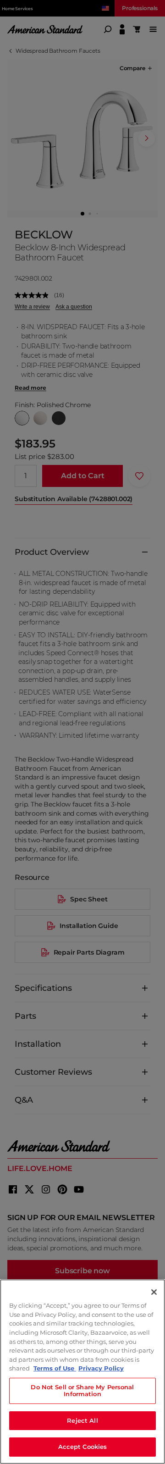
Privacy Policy (101, 1368)
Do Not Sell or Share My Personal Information (82, 1390)
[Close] (154, 1292)
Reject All (82, 1420)
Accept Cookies (82, 1446)
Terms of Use (54, 1368)
